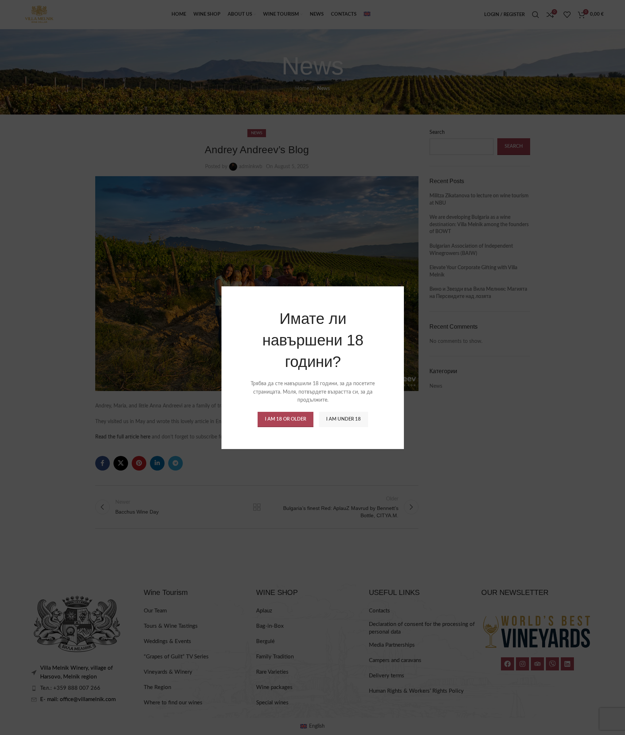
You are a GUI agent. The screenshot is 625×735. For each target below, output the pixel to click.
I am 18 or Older (285, 419)
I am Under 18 (343, 419)
